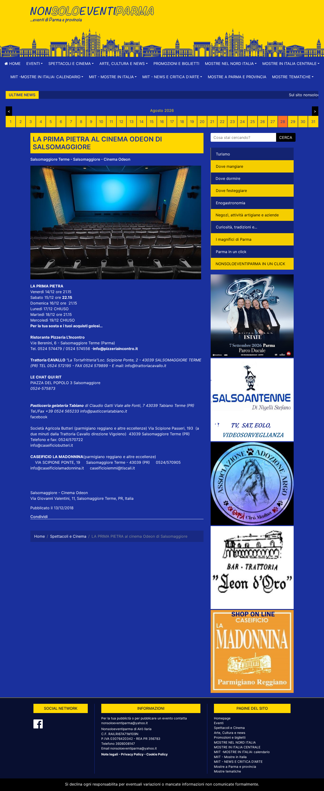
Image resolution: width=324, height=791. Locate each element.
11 (111, 121)
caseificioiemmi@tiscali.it (112, 468)
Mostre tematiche (227, 771)
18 (182, 121)
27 (272, 121)
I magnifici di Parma (233, 239)
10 (101, 121)
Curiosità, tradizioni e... (236, 227)
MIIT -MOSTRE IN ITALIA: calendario (242, 752)
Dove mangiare (229, 166)
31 (313, 121)
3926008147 (125, 744)
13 (132, 121)
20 (202, 121)
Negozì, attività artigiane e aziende (247, 215)
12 (121, 121)
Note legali (109, 754)
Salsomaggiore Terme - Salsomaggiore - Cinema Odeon (80, 159)
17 (172, 121)
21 (212, 121)
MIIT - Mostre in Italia (230, 757)
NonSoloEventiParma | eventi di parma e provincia (94, 13)
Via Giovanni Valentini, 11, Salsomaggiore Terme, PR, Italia (82, 498)
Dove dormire (228, 178)
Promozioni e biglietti (176, 63)
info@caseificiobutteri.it (51, 445)
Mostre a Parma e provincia (237, 76)
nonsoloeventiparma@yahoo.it (124, 723)
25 (252, 121)
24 (242, 121)
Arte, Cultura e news (229, 733)
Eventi (218, 723)
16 (162, 121)
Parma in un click (231, 251)
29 (293, 121)
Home (14, 63)
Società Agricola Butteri (51, 428)
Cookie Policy (157, 754)
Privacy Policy (132, 754)
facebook (38, 416)
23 (232, 121)
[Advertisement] (230, 19)
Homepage (222, 718)
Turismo (223, 154)
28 (282, 121)
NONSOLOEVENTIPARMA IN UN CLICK (250, 263)
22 (222, 121)
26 (262, 121)
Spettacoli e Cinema (229, 728)
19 (192, 121)
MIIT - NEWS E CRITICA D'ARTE (238, 762)
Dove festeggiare (231, 190)
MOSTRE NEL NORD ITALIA (235, 742)
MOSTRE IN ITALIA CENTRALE (237, 747)
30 (303, 121)
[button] (34, 63)
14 (141, 121)
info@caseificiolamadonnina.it (57, 468)
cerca (285, 137)
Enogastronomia (230, 202)
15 (152, 121)
